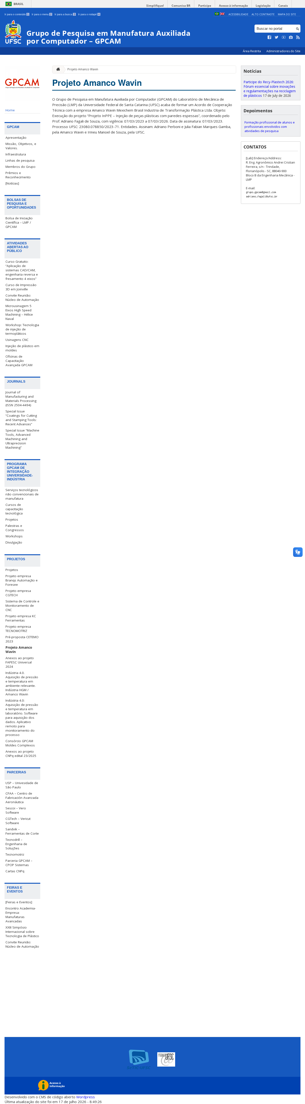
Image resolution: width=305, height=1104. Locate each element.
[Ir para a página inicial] (56, 69)
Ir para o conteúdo (17, 14)
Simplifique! (155, 6)
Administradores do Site (283, 51)
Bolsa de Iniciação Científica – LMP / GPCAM (19, 222)
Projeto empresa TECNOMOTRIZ (18, 628)
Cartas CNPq (14, 871)
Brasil (19, 4)
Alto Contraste (263, 14)
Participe (204, 6)
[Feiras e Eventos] (18, 902)
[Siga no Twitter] (277, 37)
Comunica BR (181, 6)
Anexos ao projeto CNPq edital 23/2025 (20, 753)
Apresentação (15, 137)
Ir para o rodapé (89, 14)
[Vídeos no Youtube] (284, 37)
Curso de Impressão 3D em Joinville (20, 287)
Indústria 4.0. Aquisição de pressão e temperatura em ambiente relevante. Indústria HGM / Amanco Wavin (21, 683)
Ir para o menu (41, 14)
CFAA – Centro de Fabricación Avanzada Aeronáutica (21, 797)
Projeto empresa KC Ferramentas (20, 618)
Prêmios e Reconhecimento (18, 175)
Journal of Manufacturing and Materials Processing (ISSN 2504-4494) (20, 398)
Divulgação (13, 542)
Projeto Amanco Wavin (18, 649)
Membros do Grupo (20, 166)
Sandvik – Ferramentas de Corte (22, 831)
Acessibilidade (238, 14)
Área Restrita (252, 51)
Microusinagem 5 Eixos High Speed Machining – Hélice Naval (19, 312)
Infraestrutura (15, 154)
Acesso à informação (233, 6)
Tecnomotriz (14, 854)
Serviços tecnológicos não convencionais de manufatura (22, 494)
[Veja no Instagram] (291, 37)
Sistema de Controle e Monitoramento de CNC (22, 605)
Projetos (11, 519)
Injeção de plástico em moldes (22, 348)
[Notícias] (12, 183)
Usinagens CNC (17, 340)
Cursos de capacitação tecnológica (14, 509)
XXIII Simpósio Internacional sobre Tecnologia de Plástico (22, 931)
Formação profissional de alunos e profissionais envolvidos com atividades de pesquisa (269, 126)
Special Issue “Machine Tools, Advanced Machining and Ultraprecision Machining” (22, 439)
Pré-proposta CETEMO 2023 (22, 639)
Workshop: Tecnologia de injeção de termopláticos (22, 329)
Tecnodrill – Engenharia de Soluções (16, 843)
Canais (283, 6)
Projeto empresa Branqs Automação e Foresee (21, 580)
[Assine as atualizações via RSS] (298, 37)
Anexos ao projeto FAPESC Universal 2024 (19, 662)
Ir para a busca (65, 14)
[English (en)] (222, 14)
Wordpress (85, 1096)
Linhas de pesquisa (20, 160)
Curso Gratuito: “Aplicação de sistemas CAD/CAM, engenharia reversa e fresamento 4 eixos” (21, 270)
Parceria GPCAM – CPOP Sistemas (18, 862)
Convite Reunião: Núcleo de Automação (22, 297)
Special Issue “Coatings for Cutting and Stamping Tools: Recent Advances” (21, 417)
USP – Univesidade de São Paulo (21, 785)
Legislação (263, 6)
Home (10, 110)
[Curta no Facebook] (269, 37)
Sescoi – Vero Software (15, 810)
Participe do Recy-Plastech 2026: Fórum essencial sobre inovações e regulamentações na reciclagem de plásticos (270, 89)
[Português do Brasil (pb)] (217, 14)
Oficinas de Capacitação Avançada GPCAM (18, 360)
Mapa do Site (287, 14)
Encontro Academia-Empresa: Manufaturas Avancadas (20, 914)
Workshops (14, 536)
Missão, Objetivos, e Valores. (20, 146)
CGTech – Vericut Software (17, 820)
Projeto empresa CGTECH (18, 593)
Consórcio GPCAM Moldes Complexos (20, 743)
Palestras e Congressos (14, 528)
